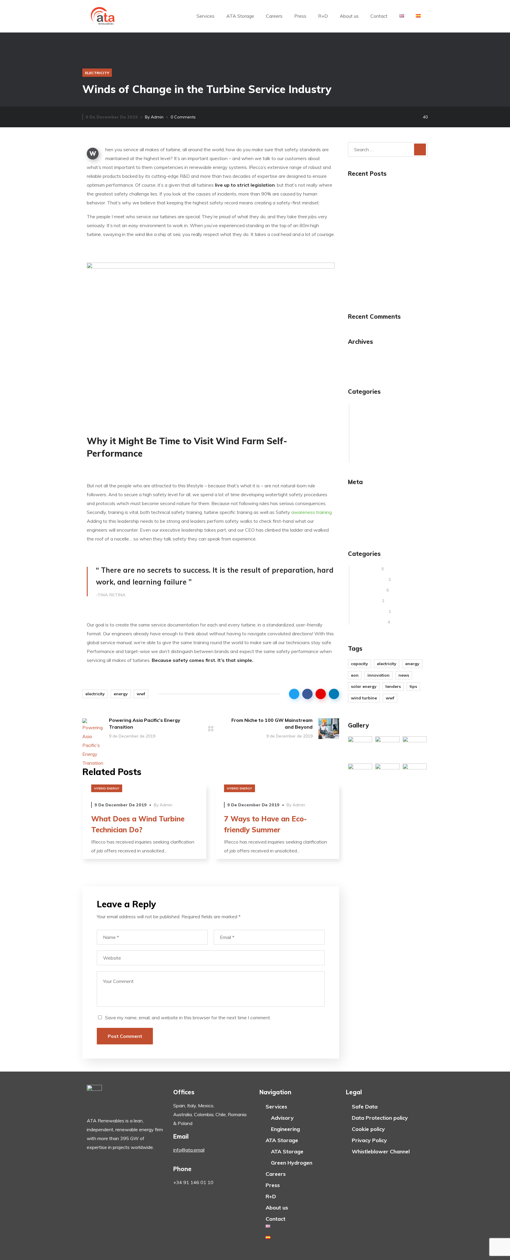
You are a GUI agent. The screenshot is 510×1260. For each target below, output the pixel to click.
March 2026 (367, 354)
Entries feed (368, 506)
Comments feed (372, 517)
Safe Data (364, 1106)
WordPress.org (371, 527)
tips (413, 686)
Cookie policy (368, 1129)
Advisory (282, 1117)
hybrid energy (106, 788)
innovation (366, 438)
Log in (361, 495)
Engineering (285, 1129)
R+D (323, 16)
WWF (141, 693)
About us (349, 16)
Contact (379, 16)
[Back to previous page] (210, 728)
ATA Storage (240, 16)
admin (157, 117)
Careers (274, 16)
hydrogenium (369, 428)
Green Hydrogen (291, 1162)
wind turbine (364, 698)
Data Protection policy (380, 1117)
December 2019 (372, 365)
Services (206, 16)
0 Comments (183, 117)
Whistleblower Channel (381, 1151)
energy (121, 693)
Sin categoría (370, 449)
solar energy (364, 686)
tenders (393, 686)
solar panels (369, 460)
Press (300, 16)
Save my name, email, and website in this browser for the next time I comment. (188, 1017)
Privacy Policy (369, 1140)
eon (355, 675)
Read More (144, 788)
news (403, 675)
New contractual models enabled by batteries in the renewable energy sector (387, 197)
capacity (359, 663)
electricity (97, 73)
